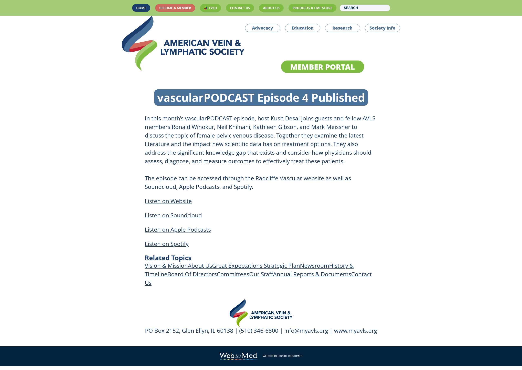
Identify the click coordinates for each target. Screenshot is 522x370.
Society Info (382, 28)
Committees (233, 274)
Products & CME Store (312, 8)
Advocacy (262, 28)
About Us (271, 8)
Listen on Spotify (167, 244)
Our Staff (261, 274)
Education (303, 28)
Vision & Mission (166, 265)
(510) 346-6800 (258, 330)
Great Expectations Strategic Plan (256, 265)
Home (141, 8)
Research (342, 28)
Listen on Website (168, 201)
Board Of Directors (192, 274)
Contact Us (240, 8)
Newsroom (314, 265)
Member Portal (322, 67)
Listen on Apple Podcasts (178, 229)
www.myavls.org (355, 330)
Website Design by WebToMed (282, 356)
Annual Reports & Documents (312, 274)
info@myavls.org (306, 330)
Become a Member (175, 8)
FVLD (213, 8)
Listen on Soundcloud (173, 215)
